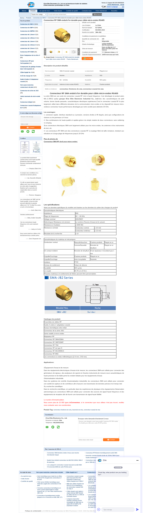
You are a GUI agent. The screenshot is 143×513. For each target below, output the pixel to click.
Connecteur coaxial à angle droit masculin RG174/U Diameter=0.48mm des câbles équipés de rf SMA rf (75, 478)
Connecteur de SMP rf (27, 27)
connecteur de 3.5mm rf (27, 48)
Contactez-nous (86, 11)
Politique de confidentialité (33, 511)
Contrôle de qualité (72, 11)
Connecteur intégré (26, 102)
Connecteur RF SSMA (27, 52)
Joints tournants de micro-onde (30, 96)
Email (122, 4)
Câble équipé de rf (26, 72)
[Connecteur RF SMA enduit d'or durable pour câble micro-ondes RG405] (61, 35)
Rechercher (98, 14)
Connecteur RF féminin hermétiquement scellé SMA (101, 453)
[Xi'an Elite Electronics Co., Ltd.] (31, 4)
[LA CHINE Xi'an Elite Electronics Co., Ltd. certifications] (25, 153)
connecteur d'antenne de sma (63, 410)
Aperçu (22, 18)
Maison (24, 11)
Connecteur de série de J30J (29, 90)
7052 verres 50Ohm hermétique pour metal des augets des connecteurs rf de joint (49, 483)
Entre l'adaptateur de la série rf (30, 55)
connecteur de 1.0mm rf (27, 34)
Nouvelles (114, 11)
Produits (33, 11)
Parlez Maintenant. (113, 4)
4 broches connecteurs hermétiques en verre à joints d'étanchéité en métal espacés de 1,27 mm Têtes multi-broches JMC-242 (49, 490)
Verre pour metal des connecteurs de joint (49, 472)
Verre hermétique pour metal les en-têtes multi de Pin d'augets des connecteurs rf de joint (49, 477)
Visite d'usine (58, 11)
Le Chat (88, 58)
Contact (31, 127)
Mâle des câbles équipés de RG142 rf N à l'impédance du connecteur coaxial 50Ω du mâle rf (75, 486)
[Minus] (137, 460)
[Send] (137, 509)
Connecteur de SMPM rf (27, 31)
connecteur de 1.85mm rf (28, 38)
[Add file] (98, 509)
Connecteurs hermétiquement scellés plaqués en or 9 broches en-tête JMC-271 (49, 496)
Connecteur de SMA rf (39, 18)
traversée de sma (77, 410)
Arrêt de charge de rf (27, 76)
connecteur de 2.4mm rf (27, 41)
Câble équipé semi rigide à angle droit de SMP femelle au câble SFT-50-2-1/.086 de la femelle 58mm (75, 494)
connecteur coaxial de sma (92, 410)
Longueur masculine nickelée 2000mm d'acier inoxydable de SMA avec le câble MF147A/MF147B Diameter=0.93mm (75, 502)
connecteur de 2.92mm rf (28, 45)
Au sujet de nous (45, 11)
